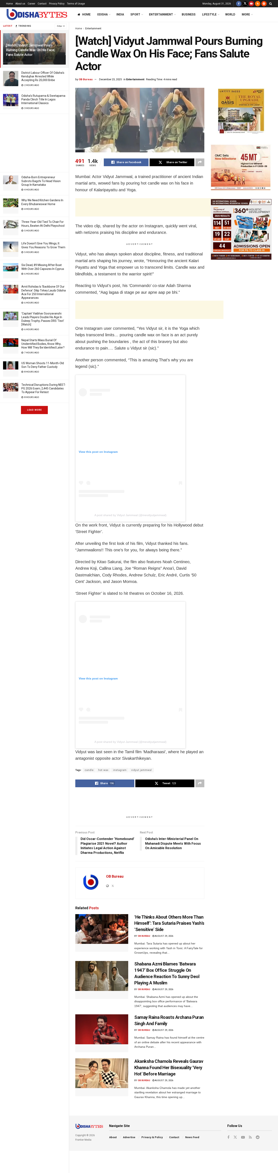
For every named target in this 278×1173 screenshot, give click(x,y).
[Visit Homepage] (36, 14)
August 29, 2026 (163, 936)
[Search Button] (270, 3)
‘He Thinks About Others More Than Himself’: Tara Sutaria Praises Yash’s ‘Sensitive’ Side (169, 923)
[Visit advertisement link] (241, 112)
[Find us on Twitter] (245, 3)
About (113, 1137)
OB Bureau (86, 79)
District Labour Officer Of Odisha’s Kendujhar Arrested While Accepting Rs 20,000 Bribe (42, 76)
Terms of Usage (76, 3)
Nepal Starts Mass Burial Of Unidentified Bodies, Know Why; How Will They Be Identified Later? (43, 344)
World (230, 14)
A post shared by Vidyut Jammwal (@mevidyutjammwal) (130, 515)
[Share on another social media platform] (199, 162)
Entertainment (161, 14)
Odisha (102, 14)
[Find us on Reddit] (264, 3)
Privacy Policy (57, 3)
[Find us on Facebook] (238, 3)
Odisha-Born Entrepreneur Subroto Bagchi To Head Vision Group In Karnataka (41, 181)
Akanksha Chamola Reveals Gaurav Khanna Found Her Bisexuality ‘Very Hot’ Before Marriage (168, 1067)
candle (89, 770)
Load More (34, 410)
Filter (59, 26)
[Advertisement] (34, 142)
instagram (120, 770)
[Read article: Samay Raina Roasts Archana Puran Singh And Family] (101, 1033)
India (120, 14)
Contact (42, 3)
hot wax (103, 770)
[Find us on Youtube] (251, 3)
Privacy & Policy (152, 1137)
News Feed (192, 1137)
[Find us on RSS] (257, 3)
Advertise (129, 1137)
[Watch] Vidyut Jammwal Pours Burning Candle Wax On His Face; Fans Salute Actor (30, 50)
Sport (135, 14)
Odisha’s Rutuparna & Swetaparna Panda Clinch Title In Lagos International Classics (43, 99)
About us (20, 3)
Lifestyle (209, 14)
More (246, 14)
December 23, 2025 (110, 79)
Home (9, 3)
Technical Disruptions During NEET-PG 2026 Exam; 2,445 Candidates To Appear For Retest (43, 388)
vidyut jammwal (141, 770)
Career (31, 3)
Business (189, 14)
